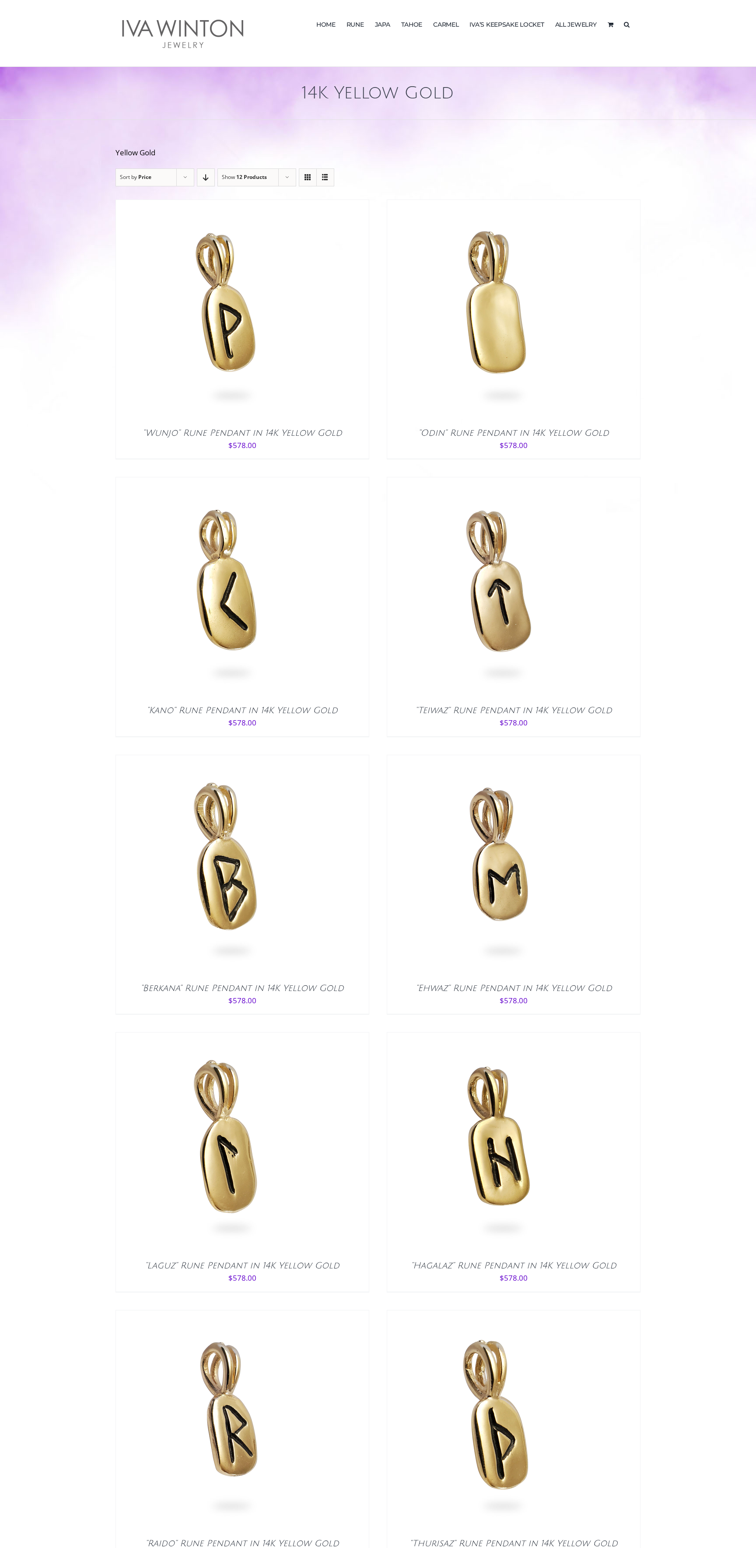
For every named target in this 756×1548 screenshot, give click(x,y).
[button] (627, 23)
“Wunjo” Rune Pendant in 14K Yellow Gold (242, 433)
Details (251, 311)
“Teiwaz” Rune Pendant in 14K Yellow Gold (513, 710)
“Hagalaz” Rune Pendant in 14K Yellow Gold (513, 1266)
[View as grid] (307, 177)
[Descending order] (205, 177)
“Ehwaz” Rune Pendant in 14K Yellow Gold (514, 988)
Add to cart (206, 311)
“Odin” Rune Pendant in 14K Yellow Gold (513, 433)
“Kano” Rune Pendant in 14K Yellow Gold (242, 710)
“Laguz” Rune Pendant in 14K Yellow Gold (242, 1266)
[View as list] (325, 177)
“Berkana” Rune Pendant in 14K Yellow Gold (242, 988)
